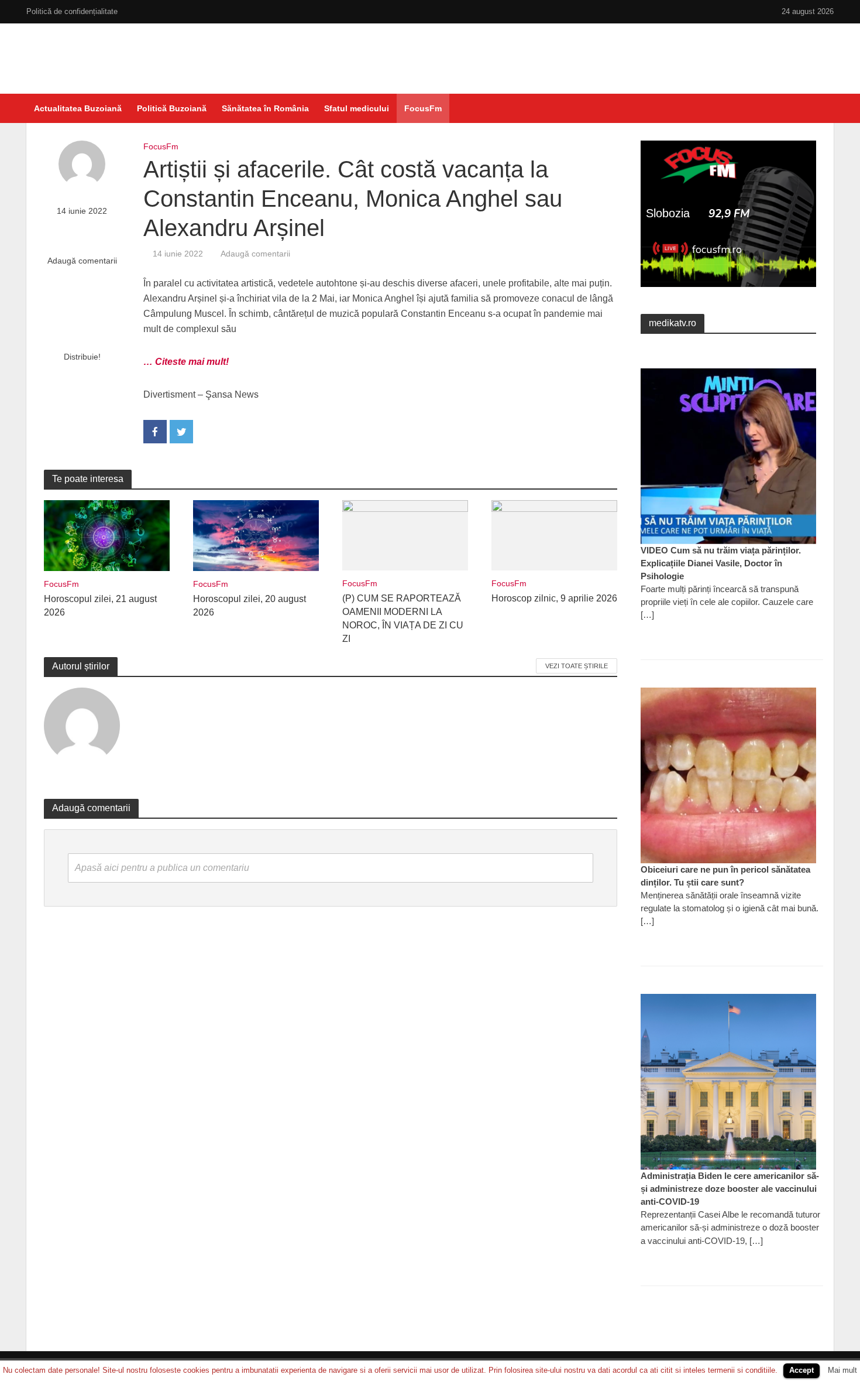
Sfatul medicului (356, 108)
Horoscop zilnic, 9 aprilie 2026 (554, 598)
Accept (801, 1370)
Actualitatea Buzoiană (78, 108)
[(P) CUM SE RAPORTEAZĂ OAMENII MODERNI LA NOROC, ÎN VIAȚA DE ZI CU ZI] (405, 534)
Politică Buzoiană (172, 108)
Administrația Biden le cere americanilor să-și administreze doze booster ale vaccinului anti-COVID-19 (730, 1188)
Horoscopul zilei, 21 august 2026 (100, 605)
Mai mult (842, 1370)
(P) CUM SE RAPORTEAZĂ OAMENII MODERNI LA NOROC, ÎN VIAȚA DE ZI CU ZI (402, 618)
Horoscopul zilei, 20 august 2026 (249, 605)
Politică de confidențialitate (72, 11)
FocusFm (423, 108)
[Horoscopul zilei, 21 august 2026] (107, 535)
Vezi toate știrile (576, 665)
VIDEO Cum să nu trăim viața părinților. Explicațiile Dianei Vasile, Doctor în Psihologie (721, 563)
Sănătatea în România (265, 108)
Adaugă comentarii (82, 260)
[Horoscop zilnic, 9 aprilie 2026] (554, 534)
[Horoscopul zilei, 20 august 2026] (256, 535)
